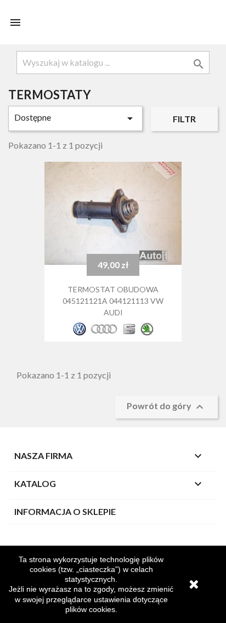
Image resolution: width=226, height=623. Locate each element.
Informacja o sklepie (65, 511)
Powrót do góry (166, 407)
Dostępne (75, 118)
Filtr (184, 119)
